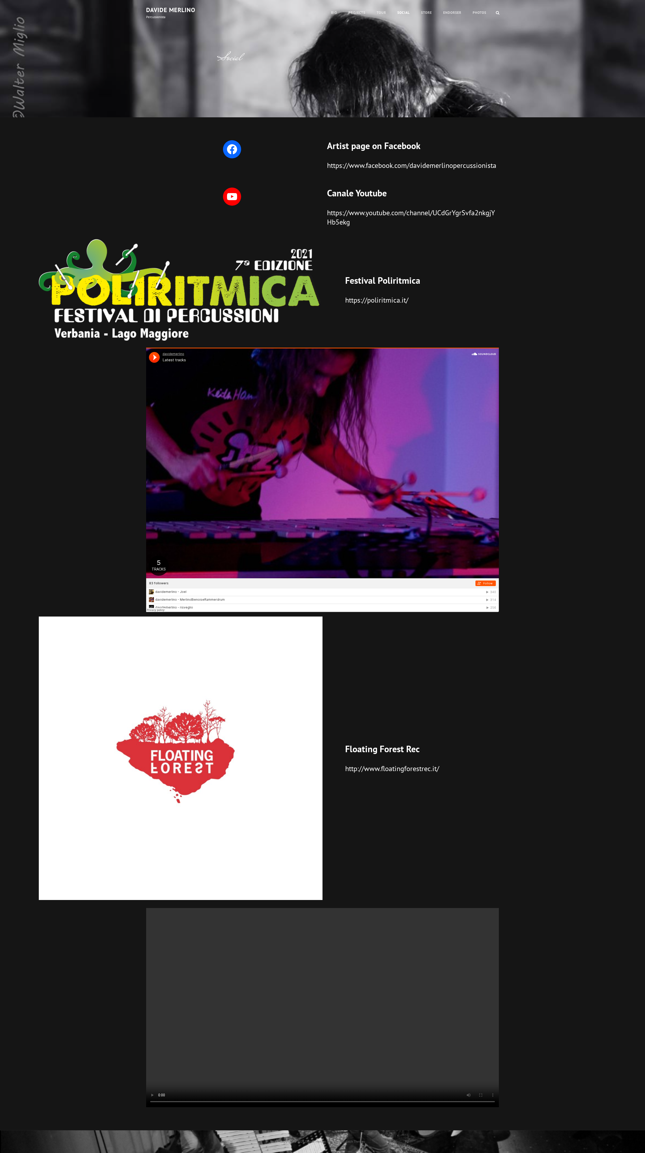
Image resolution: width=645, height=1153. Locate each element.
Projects (356, 12)
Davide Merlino (170, 10)
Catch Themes (355, 1141)
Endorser (452, 12)
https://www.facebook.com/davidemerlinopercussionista (411, 165)
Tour (381, 12)
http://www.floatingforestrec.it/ (392, 768)
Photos (479, 12)
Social (403, 12)
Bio (334, 12)
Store (426, 12)
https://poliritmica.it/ (376, 300)
